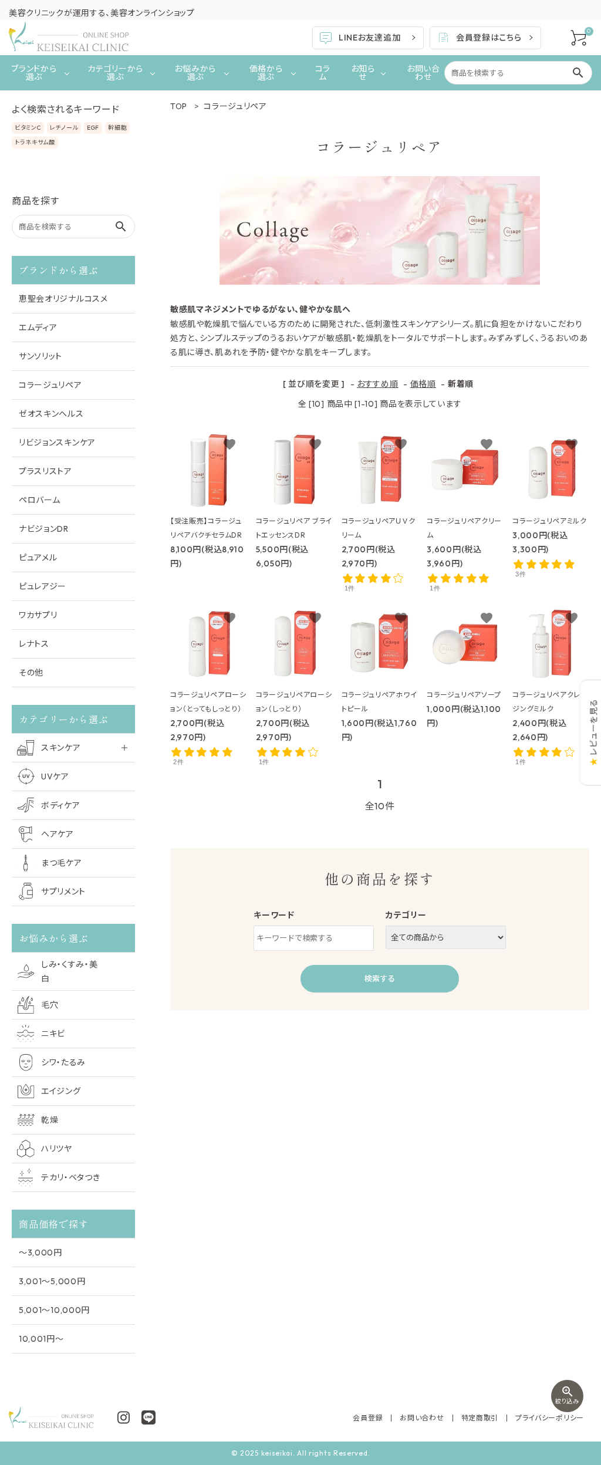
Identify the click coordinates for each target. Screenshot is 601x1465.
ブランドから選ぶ (33, 72)
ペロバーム (39, 500)
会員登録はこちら (489, 37)
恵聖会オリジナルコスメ (63, 298)
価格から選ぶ (266, 72)
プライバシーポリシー (549, 1417)
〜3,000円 (40, 1252)
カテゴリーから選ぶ (115, 72)
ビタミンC (28, 127)
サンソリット (40, 356)
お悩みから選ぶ (195, 72)
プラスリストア (45, 471)
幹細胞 (117, 127)
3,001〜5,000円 (52, 1281)
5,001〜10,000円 (54, 1310)
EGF (93, 127)
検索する (379, 978)
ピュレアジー (42, 586)
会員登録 (368, 1417)
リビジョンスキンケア (57, 442)
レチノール (64, 127)
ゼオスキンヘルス (51, 414)
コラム (322, 72)
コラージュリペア (50, 385)
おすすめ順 (378, 384)
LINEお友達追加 (369, 37)
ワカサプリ (38, 615)
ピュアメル (38, 557)
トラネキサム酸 (35, 142)
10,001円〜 (41, 1339)
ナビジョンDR (44, 529)
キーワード (274, 915)
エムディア (38, 327)
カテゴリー (406, 915)
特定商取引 (480, 1417)
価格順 (423, 384)
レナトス (34, 644)
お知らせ (363, 72)
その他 (31, 672)
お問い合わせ (423, 72)
